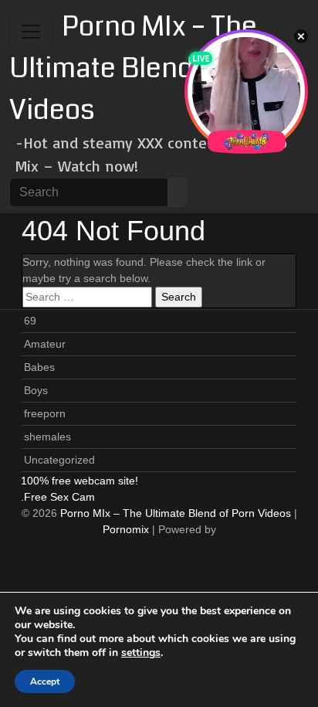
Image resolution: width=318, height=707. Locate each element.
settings (141, 653)
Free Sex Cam (59, 497)
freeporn (45, 413)
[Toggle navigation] (30, 31)
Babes (39, 367)
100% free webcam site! (79, 480)
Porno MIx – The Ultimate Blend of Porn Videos (148, 68)
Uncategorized (59, 460)
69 (30, 320)
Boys (36, 390)
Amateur (45, 344)
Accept (44, 681)
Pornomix (126, 529)
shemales (47, 436)
